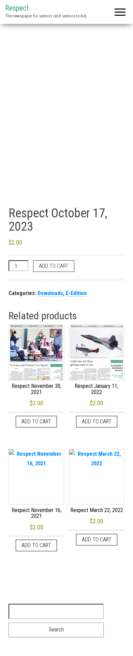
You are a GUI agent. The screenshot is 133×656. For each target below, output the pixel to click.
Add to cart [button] (36, 421)
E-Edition (76, 293)
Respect (17, 8)
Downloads (50, 293)
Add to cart (54, 266)
